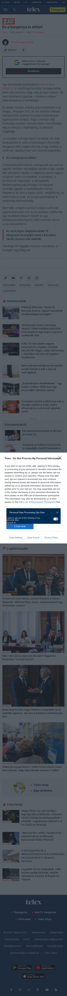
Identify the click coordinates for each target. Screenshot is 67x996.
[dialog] (33, 498)
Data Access (33, 537)
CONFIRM (20, 526)
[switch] (55, 519)
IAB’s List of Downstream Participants (37, 502)
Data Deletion (16, 537)
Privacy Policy (51, 537)
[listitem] (32, 512)
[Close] (61, 459)
